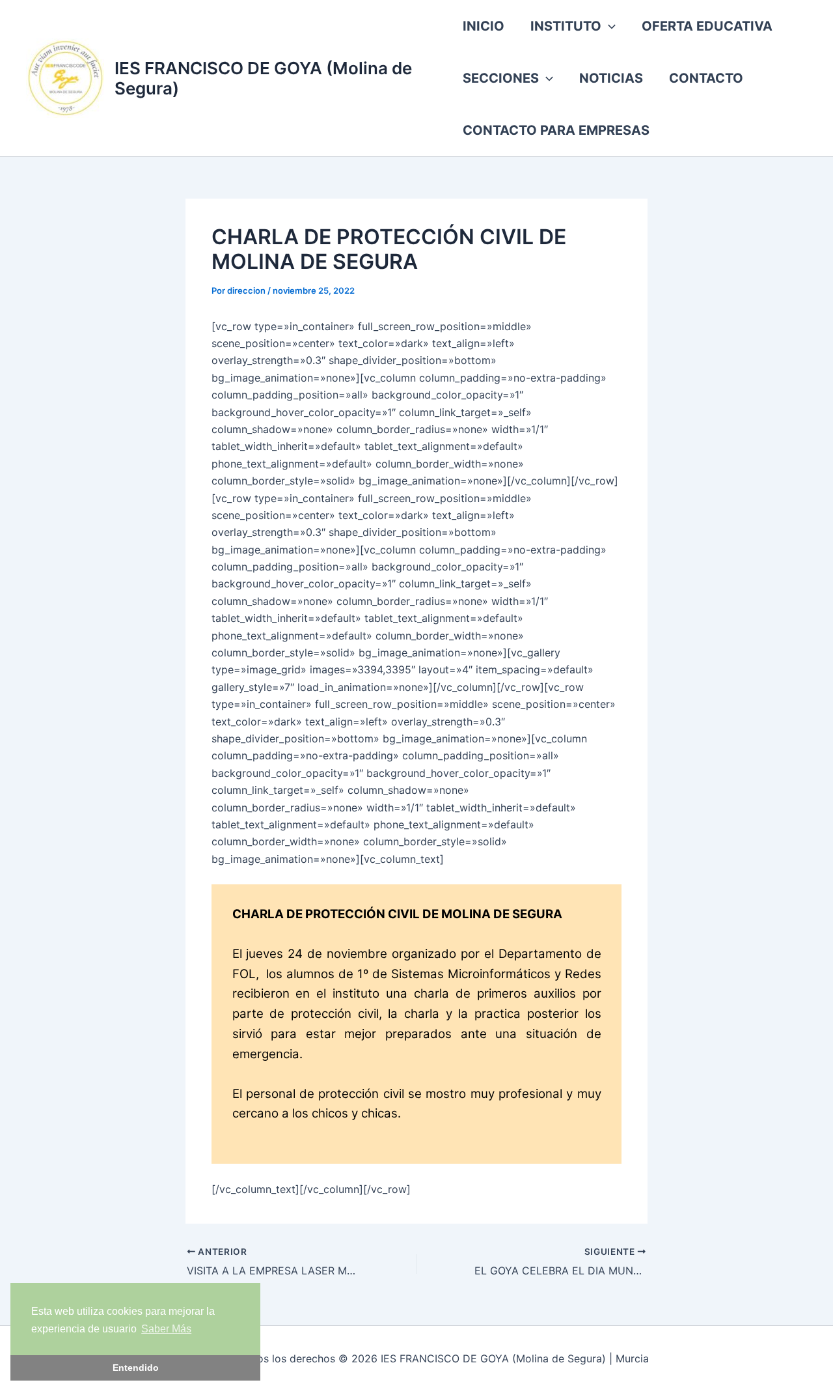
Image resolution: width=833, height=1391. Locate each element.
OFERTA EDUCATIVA (707, 26)
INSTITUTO (565, 26)
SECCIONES (501, 78)
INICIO (483, 26)
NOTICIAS (611, 78)
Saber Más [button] (166, 1328)
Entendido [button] (136, 1367)
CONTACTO (706, 78)
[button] (608, 26)
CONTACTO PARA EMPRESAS (556, 130)
